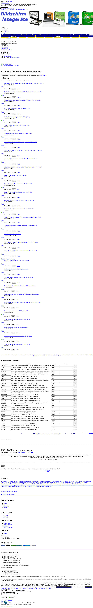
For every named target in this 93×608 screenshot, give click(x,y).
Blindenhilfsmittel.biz (18, 482)
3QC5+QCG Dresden (15, 57)
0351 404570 (5, 31)
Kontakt (31, 35)
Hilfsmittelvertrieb (27, 483)
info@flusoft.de (6, 33)
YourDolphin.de (9, 482)
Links (40, 35)
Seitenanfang (4, 588)
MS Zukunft (14, 491)
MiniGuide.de (37, 482)
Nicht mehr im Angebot (9, 259)
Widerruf (18, 588)
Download (66, 35)
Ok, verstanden (4, 8)
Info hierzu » (43, 75)
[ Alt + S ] (47, 471)
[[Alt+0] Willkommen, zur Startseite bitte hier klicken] (14, 9)
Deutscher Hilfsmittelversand (52, 483)
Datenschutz (23, 588)
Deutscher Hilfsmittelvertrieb (16, 483)
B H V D (5, 504)
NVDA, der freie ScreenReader (43, 485)
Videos (75, 35)
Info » (19, 88)
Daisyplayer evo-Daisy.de (76, 481)
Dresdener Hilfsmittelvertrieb (38, 483)
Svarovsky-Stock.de (21, 485)
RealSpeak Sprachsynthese (81, 483)
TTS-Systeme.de (54, 485)
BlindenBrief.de (51, 482)
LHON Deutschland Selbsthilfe (8, 494)
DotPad (13, 481)
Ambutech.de (44, 482)
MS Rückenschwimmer (6, 491)
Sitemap (50, 588)
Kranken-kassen (57, 35)
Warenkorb (84, 35)
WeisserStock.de (63, 483)
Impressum (49, 35)
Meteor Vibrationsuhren (20, 481)
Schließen (10, 1)
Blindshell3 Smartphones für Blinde (34, 481)
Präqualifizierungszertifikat (11, 590)
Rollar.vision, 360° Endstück (63, 481)
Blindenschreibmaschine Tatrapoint (9, 485)
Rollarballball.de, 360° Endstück (80, 482)
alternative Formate (31, 485)
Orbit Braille (37, 486)
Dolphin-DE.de (58, 482)
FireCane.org (4, 486)
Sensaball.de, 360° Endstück (49, 481)
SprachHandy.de (71, 483)
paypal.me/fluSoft (8, 56)
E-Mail (34, 545)
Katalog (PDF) (44, 588)
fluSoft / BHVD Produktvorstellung (7, 524)
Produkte (4, 35)
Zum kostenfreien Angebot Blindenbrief (10, 65)
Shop (22, 35)
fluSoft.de (3, 481)
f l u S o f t (5, 517)
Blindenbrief (6, 506)
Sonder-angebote (13, 35)
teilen (4, 545)
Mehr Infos (11, 8)
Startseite (9, 38)
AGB (14, 588)
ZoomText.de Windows (67, 482)
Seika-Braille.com (62, 485)
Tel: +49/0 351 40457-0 (6, 49)
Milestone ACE (30, 486)
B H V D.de (8, 481)
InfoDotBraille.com (5, 483)
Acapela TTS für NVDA (45, 486)
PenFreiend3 (23, 486)
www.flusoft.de (4, 48)
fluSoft (5, 503)
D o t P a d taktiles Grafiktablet (7, 526)
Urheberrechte (30, 588)
